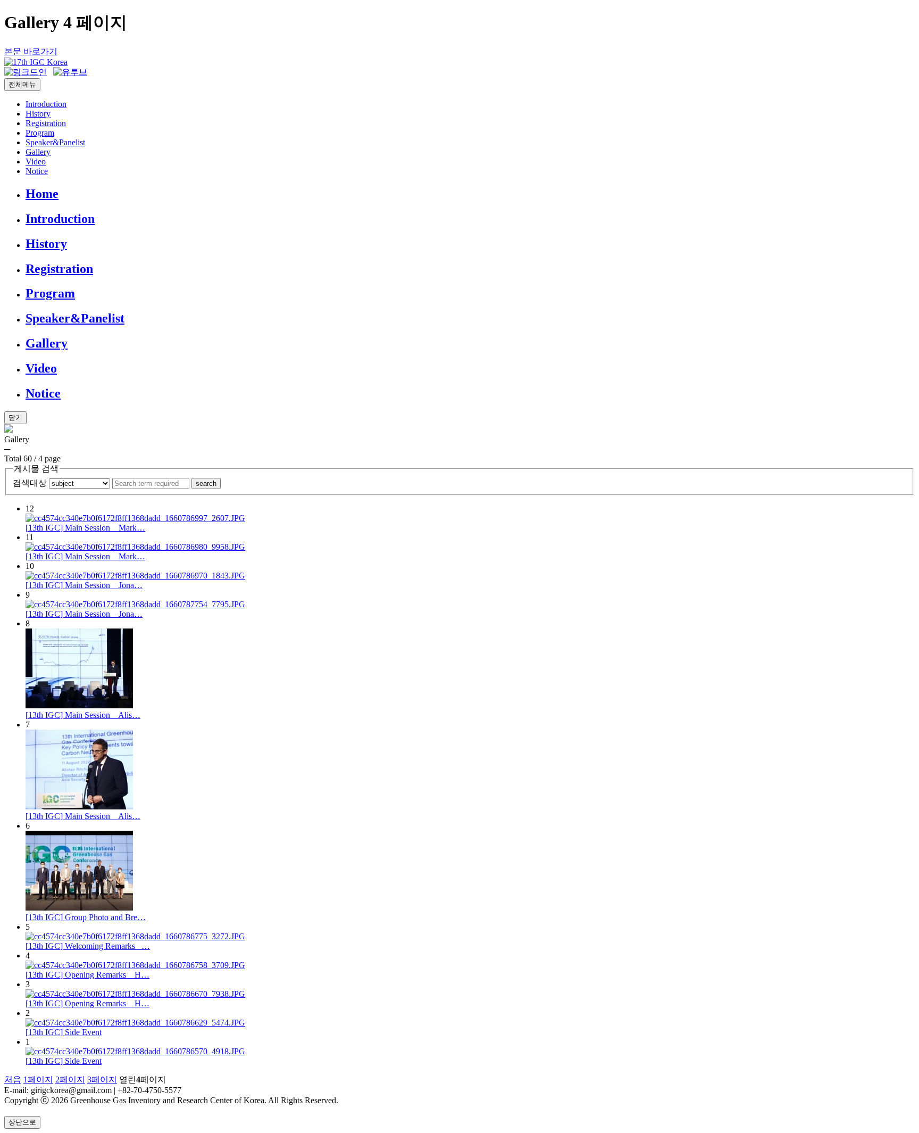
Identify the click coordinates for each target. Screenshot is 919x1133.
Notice (37, 171)
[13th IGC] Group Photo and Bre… (86, 917)
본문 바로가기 (30, 51)
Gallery (38, 151)
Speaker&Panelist (55, 142)
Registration (46, 123)
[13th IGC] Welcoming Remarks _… (88, 945)
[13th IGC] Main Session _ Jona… (84, 585)
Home (42, 194)
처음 (12, 1079)
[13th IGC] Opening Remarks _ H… (87, 974)
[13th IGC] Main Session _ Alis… (83, 715)
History (38, 113)
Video (36, 161)
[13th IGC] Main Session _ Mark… (85, 527)
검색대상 (30, 482)
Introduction (46, 104)
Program (40, 132)
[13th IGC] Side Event (64, 1032)
